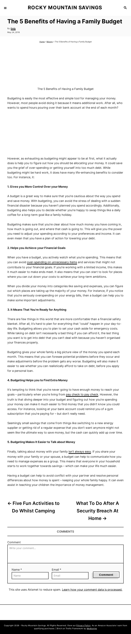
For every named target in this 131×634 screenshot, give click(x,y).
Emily (13, 28)
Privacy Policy (83, 625)
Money (50, 41)
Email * (56, 569)
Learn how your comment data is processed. (92, 589)
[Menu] (5, 8)
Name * (17, 569)
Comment (14, 542)
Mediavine (92, 628)
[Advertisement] (65, 65)
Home (42, 41)
